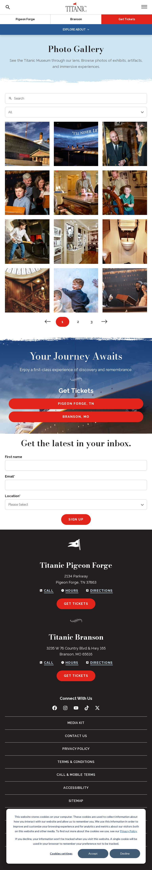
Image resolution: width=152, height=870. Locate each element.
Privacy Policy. (128, 831)
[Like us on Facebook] (54, 708)
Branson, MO (76, 417)
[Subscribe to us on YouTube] (76, 708)
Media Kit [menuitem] (75, 723)
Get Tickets (127, 19)
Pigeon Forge (25, 19)
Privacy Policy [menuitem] (76, 749)
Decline (125, 853)
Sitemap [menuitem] (76, 801)
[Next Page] (104, 321)
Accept (93, 853)
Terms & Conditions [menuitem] (75, 762)
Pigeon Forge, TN (76, 404)
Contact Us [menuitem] (76, 736)
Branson (76, 19)
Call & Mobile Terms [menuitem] (76, 775)
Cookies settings (61, 853)
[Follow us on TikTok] (86, 708)
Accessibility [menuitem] (75, 788)
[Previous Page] (48, 321)
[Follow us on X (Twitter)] (97, 708)
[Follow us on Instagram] (65, 708)
